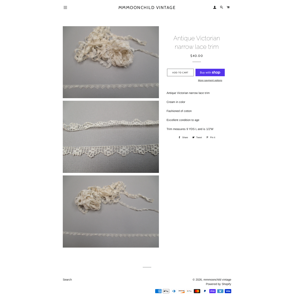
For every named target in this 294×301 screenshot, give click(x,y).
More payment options (210, 80)
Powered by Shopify (218, 284)
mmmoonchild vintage (147, 7)
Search (67, 279)
